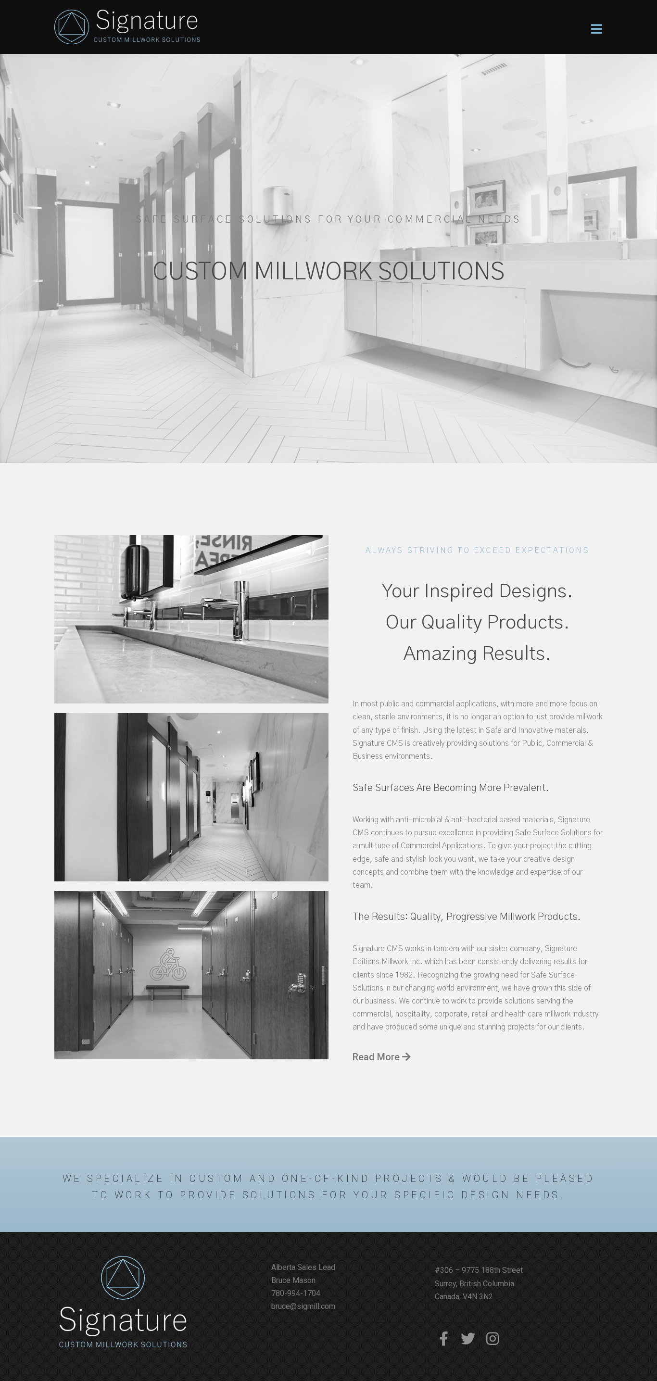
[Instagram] (492, 1338)
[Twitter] (468, 1338)
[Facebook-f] (443, 1338)
